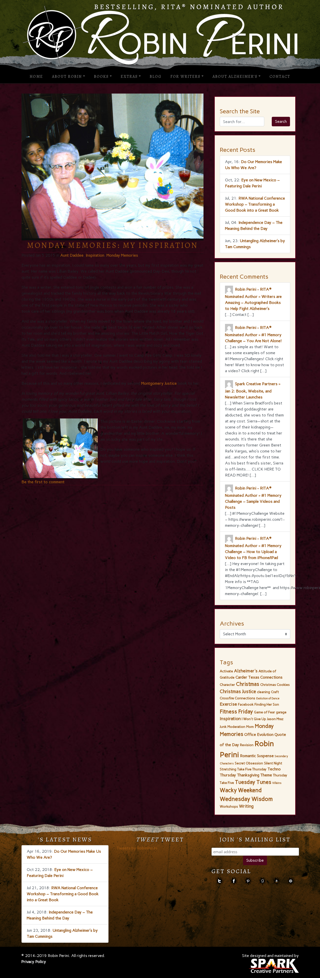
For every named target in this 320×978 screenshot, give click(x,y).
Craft (275, 692)
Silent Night (273, 763)
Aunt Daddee (72, 255)
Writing (246, 806)
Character (227, 685)
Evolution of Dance (268, 698)
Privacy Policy (33, 961)
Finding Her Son (266, 704)
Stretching (228, 769)
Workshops (229, 806)
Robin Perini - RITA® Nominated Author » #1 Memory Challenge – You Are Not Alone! (253, 334)
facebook (234, 881)
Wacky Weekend (241, 790)
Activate (226, 671)
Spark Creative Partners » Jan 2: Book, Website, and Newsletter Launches (252, 390)
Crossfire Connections (237, 698)
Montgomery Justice (159, 383)
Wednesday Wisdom (246, 798)
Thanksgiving (248, 775)
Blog (156, 76)
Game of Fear (264, 712)
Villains (277, 783)
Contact (280, 76)
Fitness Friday (236, 711)
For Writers (185, 76)
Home (36, 76)
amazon (276, 881)
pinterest (248, 881)
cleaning (263, 692)
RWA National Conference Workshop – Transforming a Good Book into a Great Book (255, 204)
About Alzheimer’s (235, 76)
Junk (223, 727)
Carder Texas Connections (259, 677)
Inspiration (95, 255)
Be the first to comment (43, 481)
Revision (247, 745)
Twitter (219, 881)
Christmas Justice (238, 691)
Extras (129, 76)
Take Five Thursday (251, 769)
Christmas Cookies (275, 685)
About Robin (67, 76)
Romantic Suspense (257, 755)
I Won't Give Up (254, 719)
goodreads (262, 881)
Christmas (247, 684)
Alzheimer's (246, 670)
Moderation (236, 727)
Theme (266, 775)
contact (290, 881)
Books (101, 76)
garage (281, 712)
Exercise (228, 704)
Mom (250, 727)
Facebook (246, 704)
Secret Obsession (249, 763)
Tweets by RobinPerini (136, 848)
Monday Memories (122, 255)
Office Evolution (259, 734)
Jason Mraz (275, 719)
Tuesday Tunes (253, 782)
